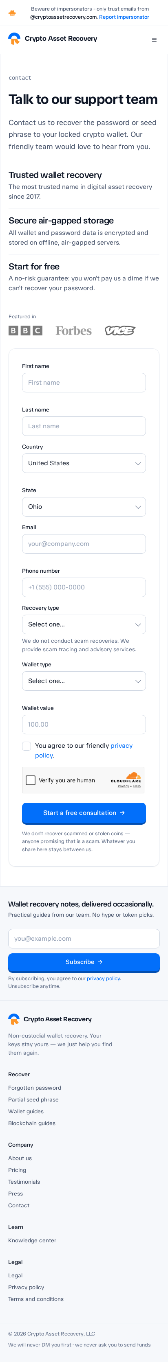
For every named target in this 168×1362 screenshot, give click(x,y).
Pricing (17, 1170)
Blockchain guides (31, 1123)
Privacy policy (26, 1287)
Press (15, 1193)
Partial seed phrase (33, 1099)
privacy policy (103, 978)
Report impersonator (124, 17)
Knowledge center (32, 1240)
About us (20, 1158)
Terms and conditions (36, 1299)
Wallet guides (26, 1111)
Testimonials (24, 1181)
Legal (15, 1275)
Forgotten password (34, 1087)
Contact (18, 1205)
